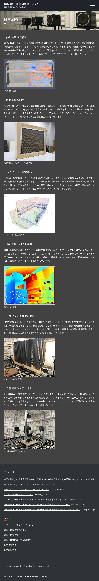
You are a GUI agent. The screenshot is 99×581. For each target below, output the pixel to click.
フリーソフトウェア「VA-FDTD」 (20, 524)
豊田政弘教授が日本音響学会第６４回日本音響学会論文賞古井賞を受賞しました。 (42, 479)
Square (27, 576)
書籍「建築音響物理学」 (15, 529)
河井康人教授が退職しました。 (18, 494)
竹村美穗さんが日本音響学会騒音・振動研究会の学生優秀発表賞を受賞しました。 (42, 509)
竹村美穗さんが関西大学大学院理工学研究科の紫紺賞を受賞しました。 (37, 504)
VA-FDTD (61, 54)
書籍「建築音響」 (12, 534)
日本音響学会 (10, 544)
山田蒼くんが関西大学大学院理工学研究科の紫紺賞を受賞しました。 (36, 499)
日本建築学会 (10, 550)
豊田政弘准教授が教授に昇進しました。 (22, 484)
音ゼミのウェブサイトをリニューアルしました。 (26, 489)
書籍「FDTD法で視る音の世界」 (19, 539)
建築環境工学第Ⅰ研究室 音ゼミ (21, 4)
